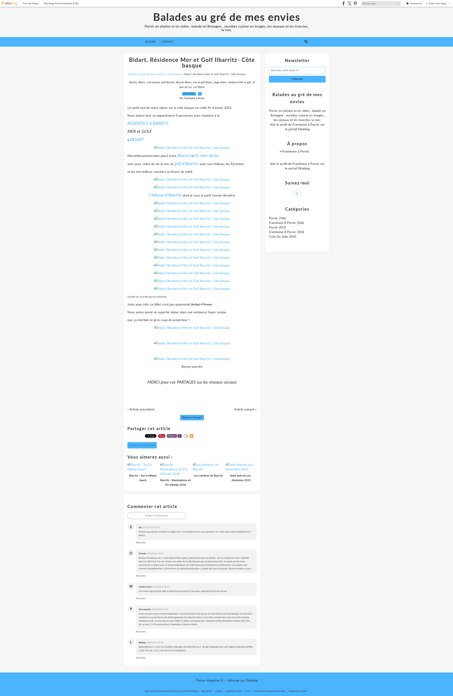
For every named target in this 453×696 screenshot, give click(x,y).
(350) (286, 232)
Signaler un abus (234, 691)
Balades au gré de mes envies (226, 17)
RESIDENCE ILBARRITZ (147, 123)
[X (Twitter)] (349, 3)
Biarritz (133, 82)
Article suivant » (245, 409)
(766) (277, 218)
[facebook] (343, 3)
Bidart (141, 82)
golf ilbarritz (167, 82)
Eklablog (251, 680)
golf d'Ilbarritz (186, 164)
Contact (167, 41)
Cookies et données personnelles (270, 691)
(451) (277, 227)
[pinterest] (355, 3)
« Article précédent (140, 409)
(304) (282, 236)
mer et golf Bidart (202, 82)
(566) (286, 223)
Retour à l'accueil (192, 417)
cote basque (153, 82)
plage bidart (220, 82)
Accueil (150, 41)
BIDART (137, 140)
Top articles (206, 691)
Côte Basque (174, 74)
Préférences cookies (298, 691)
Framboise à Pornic (306, 124)
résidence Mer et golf (239, 82)
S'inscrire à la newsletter (142, 445)
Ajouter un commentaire (156, 515)
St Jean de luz (207, 156)
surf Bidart (199, 87)
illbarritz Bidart (183, 82)
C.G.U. (248, 691)
